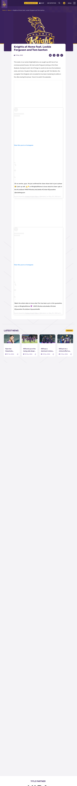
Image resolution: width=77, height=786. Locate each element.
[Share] (17, 354)
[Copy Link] (61, 55)
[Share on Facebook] (50, 55)
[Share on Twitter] (54, 55)
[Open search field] (60, 3)
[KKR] (4, 4)
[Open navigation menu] (74, 3)
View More (69, 330)
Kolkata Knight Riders (32, 196)
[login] (64, 3)
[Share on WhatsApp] (58, 55)
